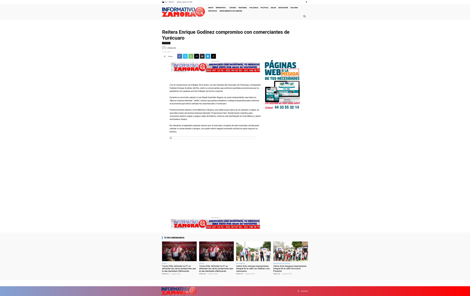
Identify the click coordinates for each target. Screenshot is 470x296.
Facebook (304, 291)
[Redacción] (164, 48)
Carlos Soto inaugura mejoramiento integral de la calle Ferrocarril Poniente (289, 268)
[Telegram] (207, 56)
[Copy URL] (213, 56)
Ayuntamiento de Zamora (281, 263)
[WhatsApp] (190, 56)
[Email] (196, 56)
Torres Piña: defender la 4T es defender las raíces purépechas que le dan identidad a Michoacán (179, 268)
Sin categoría (240, 263)
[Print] (202, 56)
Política (166, 43)
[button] (304, 16)
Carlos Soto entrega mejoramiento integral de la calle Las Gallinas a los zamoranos (253, 268)
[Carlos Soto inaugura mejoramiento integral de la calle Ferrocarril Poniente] (290, 251)
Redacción (172, 48)
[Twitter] (185, 56)
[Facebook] (306, 2)
